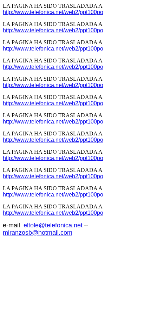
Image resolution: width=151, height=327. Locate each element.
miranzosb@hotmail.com (37, 232)
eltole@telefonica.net (53, 225)
